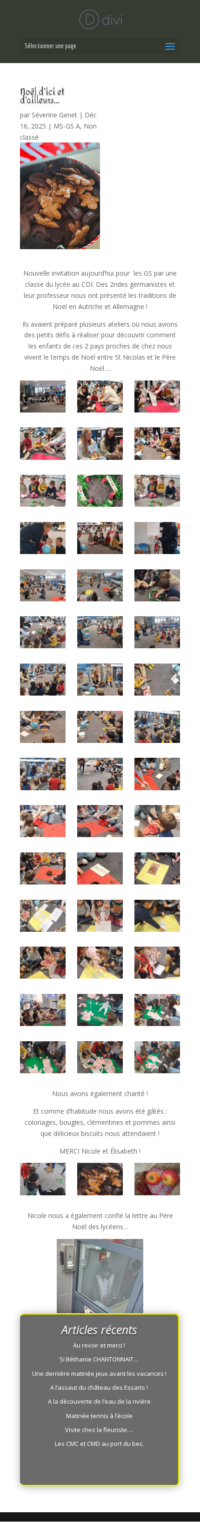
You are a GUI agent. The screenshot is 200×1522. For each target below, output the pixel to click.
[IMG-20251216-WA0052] (157, 539)
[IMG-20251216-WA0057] (157, 492)
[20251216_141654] (100, 822)
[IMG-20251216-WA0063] (157, 445)
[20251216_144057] (100, 1059)
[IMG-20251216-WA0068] (100, 492)
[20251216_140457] (157, 728)
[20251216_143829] (157, 1011)
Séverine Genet (54, 114)
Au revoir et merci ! (99, 1345)
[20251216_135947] (100, 681)
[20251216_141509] (43, 822)
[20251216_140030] (157, 681)
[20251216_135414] (43, 633)
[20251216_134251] (43, 587)
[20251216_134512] (157, 633)
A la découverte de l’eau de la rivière (99, 1401)
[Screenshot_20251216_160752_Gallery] (100, 1180)
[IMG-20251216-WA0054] (100, 539)
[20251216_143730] (100, 1011)
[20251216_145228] (43, 1180)
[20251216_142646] (100, 917)
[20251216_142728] (157, 917)
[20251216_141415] (157, 775)
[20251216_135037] (100, 633)
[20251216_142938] (157, 964)
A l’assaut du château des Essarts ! (99, 1387)
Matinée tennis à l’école (99, 1416)
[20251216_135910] (43, 728)
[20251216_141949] (43, 870)
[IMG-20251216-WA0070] (100, 445)
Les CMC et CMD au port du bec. (99, 1443)
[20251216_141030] (100, 775)
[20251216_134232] (100, 587)
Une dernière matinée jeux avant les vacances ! (99, 1373)
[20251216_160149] (157, 1180)
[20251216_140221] (100, 728)
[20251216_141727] (157, 822)
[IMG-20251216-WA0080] (157, 398)
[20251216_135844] (43, 681)
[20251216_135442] (157, 587)
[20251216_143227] (43, 1011)
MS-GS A (66, 126)
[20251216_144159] (43, 1059)
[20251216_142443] (157, 870)
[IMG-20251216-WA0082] (100, 398)
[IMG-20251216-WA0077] (43, 445)
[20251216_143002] (100, 964)
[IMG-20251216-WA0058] (43, 492)
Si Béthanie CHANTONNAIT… (99, 1359)
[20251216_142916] (43, 964)
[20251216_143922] (157, 1059)
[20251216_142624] (43, 917)
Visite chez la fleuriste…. (99, 1429)
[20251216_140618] (43, 775)
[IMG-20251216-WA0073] (43, 398)
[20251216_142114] (100, 870)
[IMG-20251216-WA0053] (43, 539)
